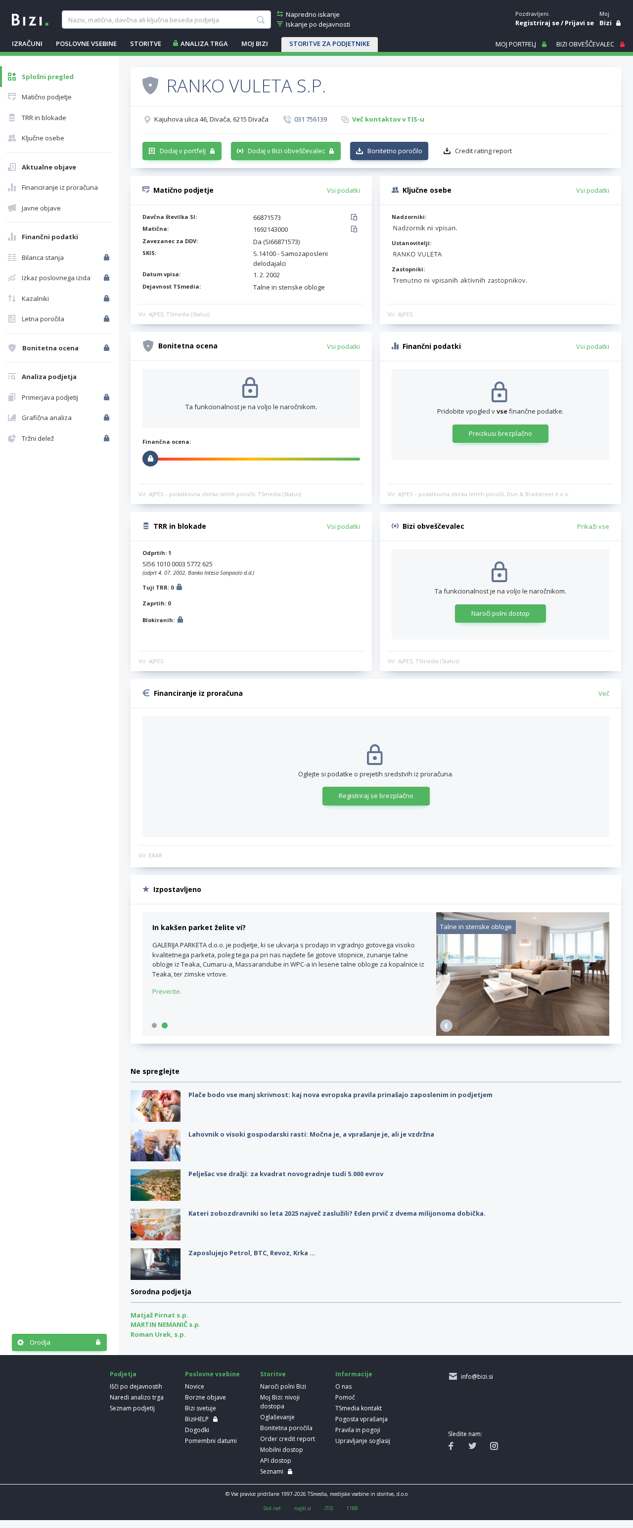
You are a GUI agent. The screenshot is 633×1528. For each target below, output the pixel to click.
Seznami (271, 1471)
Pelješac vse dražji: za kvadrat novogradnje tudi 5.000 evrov (285, 1173)
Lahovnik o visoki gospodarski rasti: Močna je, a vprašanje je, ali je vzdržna (311, 1134)
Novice (194, 1386)
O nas (343, 1386)
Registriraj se (537, 22)
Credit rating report (483, 150)
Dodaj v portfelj (183, 150)
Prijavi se (579, 22)
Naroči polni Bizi (283, 1386)
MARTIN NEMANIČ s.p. (166, 1324)
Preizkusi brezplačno (500, 433)
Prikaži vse (593, 526)
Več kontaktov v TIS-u (388, 119)
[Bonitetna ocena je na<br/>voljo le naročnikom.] (107, 347)
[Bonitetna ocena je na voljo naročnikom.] (150, 85)
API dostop (275, 1460)
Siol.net (272, 1508)
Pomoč (345, 1397)
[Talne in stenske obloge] (522, 1033)
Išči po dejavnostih (136, 1386)
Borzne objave (205, 1397)
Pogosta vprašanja (361, 1419)
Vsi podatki (343, 190)
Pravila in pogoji (357, 1430)
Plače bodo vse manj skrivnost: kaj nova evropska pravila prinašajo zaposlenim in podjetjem (340, 1094)
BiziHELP (197, 1419)
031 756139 (310, 119)
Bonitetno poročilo (394, 150)
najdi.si (302, 1508)
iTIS (328, 1508)
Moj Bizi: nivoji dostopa (280, 1401)
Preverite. (166, 991)
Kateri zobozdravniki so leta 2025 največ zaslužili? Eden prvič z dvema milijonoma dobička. (337, 1213)
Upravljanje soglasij (362, 1441)
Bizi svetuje (200, 1408)
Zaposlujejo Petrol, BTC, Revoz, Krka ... (252, 1252)
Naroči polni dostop (500, 613)
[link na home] (30, 18)
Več (603, 693)
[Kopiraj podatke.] (356, 218)
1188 (352, 1508)
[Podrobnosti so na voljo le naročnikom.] (179, 588)
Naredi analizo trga (137, 1397)
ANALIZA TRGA (204, 43)
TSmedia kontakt (358, 1408)
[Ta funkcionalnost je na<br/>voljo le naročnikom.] (107, 257)
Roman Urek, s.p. (158, 1334)
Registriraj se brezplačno (376, 795)
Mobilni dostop (281, 1449)
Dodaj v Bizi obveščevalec (286, 150)
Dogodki (197, 1430)
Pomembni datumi (211, 1441)
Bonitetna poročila (286, 1428)
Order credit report (287, 1439)
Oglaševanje (277, 1417)
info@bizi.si (475, 1376)
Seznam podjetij (132, 1408)
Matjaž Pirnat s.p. (159, 1315)
